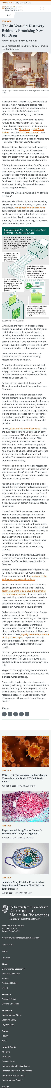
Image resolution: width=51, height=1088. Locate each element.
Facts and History (10, 983)
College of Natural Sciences (23, 3)
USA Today (38, 129)
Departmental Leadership (13, 969)
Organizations (8, 1024)
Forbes (5, 132)
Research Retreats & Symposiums (17, 1070)
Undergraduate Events (12, 1080)
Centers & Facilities (10, 1004)
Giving (5, 988)
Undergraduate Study (11, 1015)
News (8, 15)
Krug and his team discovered (25, 428)
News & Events (9, 1047)
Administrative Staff (11, 973)
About (5, 964)
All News (6, 1052)
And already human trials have (29, 207)
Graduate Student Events (13, 1075)
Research (7, 21)
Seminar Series (8, 1061)
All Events (6, 1056)
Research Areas (9, 999)
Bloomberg (24, 129)
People (5, 1031)
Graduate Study (9, 1020)
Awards (5, 978)
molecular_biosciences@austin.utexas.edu (20, 938)
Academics (7, 1010)
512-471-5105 (8, 944)
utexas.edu (7, 3)
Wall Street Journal (28, 132)
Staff (4, 1040)
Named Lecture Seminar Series (16, 1066)
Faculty (5, 1036)
